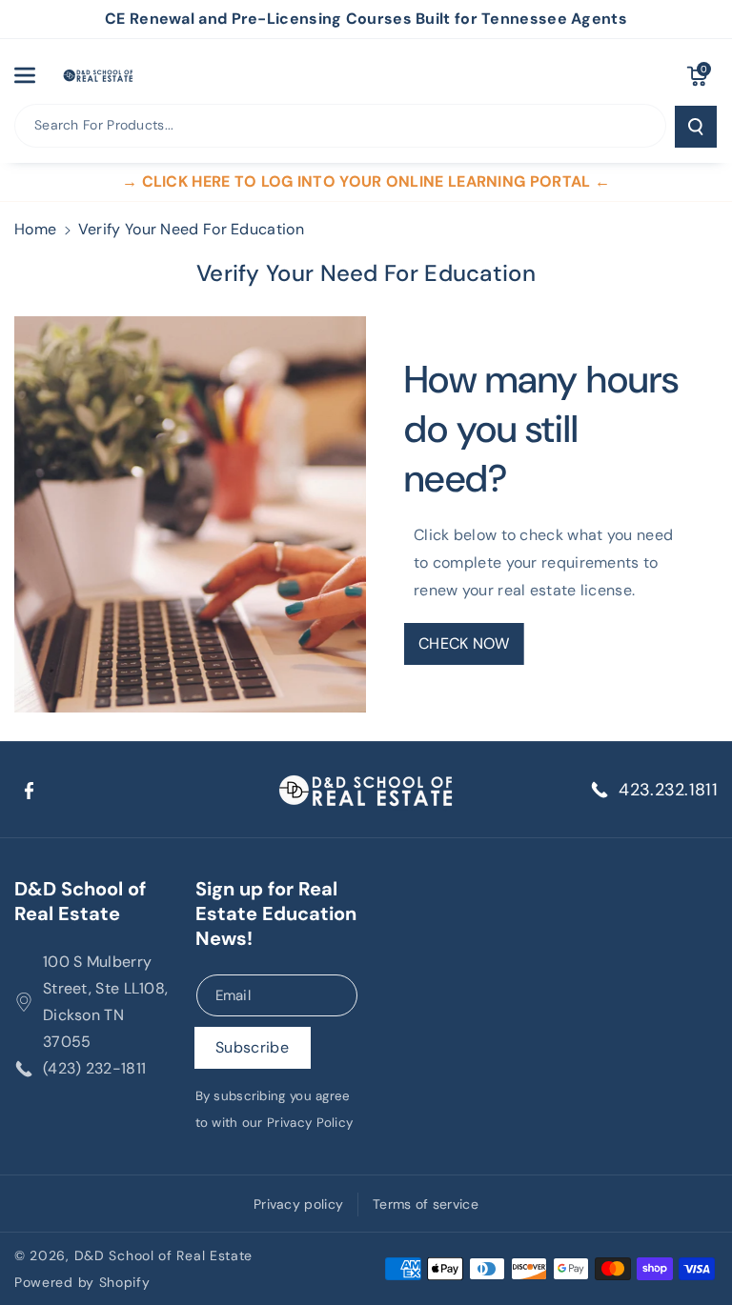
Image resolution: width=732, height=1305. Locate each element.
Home (35, 229)
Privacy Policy (310, 1122)
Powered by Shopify (82, 1282)
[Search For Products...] (696, 127)
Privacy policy (298, 1204)
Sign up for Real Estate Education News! (275, 913)
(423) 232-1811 (94, 1068)
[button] (35, 75)
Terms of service (425, 1204)
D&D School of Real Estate (80, 901)
